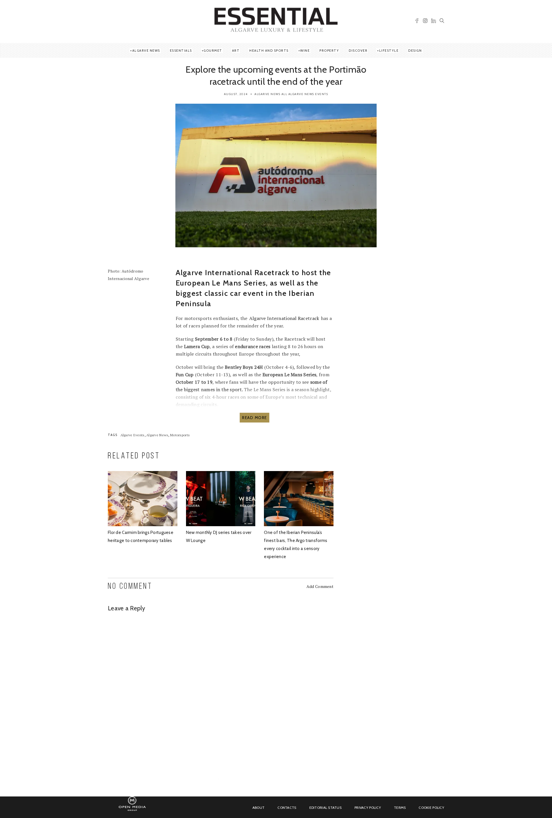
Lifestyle (389, 51)
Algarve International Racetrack (284, 318)
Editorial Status (325, 807)
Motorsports (180, 435)
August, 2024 (236, 94)
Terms (400, 807)
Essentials (181, 51)
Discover (358, 51)
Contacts (286, 807)
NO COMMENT (130, 586)
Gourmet (213, 51)
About (258, 807)
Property (329, 51)
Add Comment (320, 586)
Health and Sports (269, 51)
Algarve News (146, 51)
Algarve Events (132, 435)
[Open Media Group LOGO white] (132, 807)
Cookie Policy (431, 807)
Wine (305, 51)
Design (415, 51)
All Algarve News (297, 94)
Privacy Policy (367, 807)
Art (236, 51)
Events (321, 94)
